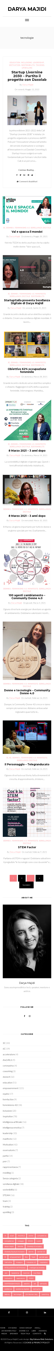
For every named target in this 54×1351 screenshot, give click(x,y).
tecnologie (17, 1294)
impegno (19, 1262)
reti (35, 1284)
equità (6, 1093)
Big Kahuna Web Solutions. (41, 1339)
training (40, 65)
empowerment (15, 1257)
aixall (12, 1236)
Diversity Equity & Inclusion (15, 1252)
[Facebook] (9, 1312)
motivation (8, 1278)
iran (6, 1273)
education (15, 62)
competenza (41, 1236)
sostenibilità (28, 65)
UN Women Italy (31, 1294)
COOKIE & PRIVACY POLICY (36, 1342)
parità (5, 1155)
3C (4, 228)
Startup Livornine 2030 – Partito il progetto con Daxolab (27, 76)
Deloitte (20, 1246)
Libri (34, 1331)
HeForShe (8, 1262)
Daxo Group (26, 1328)
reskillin (27, 1284)
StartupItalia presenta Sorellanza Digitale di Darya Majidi (27, 302)
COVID (30, 1241)
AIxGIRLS (7, 1060)
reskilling (7, 1172)
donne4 (10, 228)
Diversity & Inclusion (34, 1246)
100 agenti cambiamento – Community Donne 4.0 (27, 597)
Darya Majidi (27, 9)
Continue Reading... (27, 170)
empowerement (10, 1088)
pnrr (5, 1161)
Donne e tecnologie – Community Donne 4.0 (27, 692)
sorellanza (8, 1289)
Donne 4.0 (24, 1331)
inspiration (44, 1262)
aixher (31, 1236)
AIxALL (38, 1328)
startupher (37, 1289)
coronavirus (8, 1065)
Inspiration (8, 1116)
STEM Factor (27, 847)
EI (5, 1257)
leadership (38, 62)
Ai (5, 1236)
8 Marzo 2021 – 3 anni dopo (27, 450)
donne (31, 1252)
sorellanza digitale (41, 228)
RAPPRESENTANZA (12, 1284)
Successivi (26, 885)
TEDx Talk (25, 1333)
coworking (7, 1071)
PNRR (31, 1278)
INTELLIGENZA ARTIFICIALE (15, 1268)
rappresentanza (10, 1167)
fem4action (8, 1099)
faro (26, 1257)
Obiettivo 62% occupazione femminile (27, 370)
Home (2, 1328)
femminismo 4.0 (22, 228)
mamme (26, 1273)
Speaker (14, 1333)
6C (10, 758)
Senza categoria (10, 1178)
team (5, 1201)
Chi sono (12, 1328)
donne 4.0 (41, 1252)
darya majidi (9, 1246)
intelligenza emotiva (12, 1127)
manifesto (40, 294)
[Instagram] (27, 1312)
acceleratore (9, 1054)
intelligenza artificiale (12, 1122)
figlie (33, 1257)
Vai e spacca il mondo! (27, 231)
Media (4, 1333)
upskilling (27, 68)
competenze (9, 1241)
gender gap (43, 1257)
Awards (43, 1331)
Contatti (37, 1333)
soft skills (43, 1284)
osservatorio (9, 1150)
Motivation (14, 65)
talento (7, 1294)
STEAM (6, 1195)
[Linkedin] (45, 1312)
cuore (39, 1241)
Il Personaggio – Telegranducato (27, 764)
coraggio (21, 1241)
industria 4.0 (31, 1262)
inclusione (26, 62)
